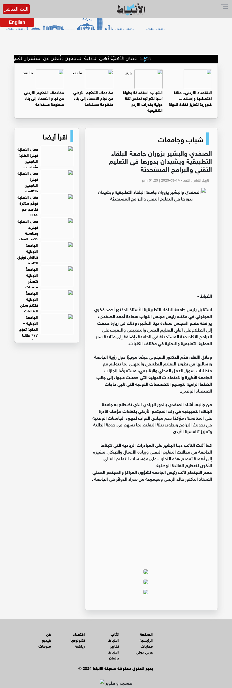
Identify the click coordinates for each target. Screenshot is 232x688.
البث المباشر (16, 9)
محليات (147, 645)
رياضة (80, 645)
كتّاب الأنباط (113, 636)
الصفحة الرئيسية (146, 636)
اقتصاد (79, 633)
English (17, 22)
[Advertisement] (151, 249)
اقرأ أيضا (55, 136)
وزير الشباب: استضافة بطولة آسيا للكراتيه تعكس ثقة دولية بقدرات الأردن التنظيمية (143, 91)
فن (48, 633)
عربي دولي (144, 651)
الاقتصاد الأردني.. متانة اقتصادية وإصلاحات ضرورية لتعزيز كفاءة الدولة (190, 97)
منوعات (44, 645)
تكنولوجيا (77, 639)
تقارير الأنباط (113, 648)
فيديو (46, 639)
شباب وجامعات (180, 138)
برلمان (114, 657)
